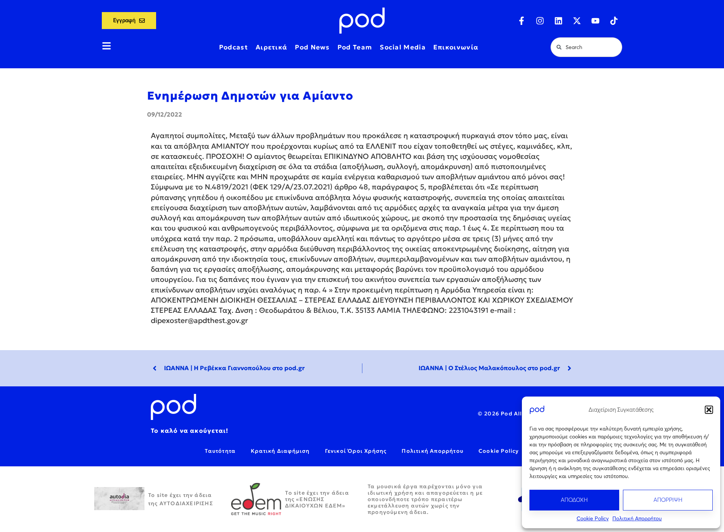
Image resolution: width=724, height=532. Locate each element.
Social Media (403, 47)
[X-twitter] (577, 20)
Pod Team (354, 47)
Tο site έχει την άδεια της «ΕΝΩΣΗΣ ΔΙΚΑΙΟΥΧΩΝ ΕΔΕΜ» (317, 499)
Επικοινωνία (456, 47)
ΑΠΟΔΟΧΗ (574, 499)
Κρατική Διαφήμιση (280, 450)
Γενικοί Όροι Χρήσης (356, 450)
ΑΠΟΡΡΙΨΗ (668, 499)
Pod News (312, 47)
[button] (709, 410)
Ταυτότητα (220, 450)
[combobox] (586, 47)
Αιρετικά (271, 47)
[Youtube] (595, 20)
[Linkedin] (558, 20)
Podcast (233, 47)
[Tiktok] (614, 20)
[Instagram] (540, 20)
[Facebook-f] (521, 20)
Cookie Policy (593, 518)
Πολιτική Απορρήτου (637, 518)
